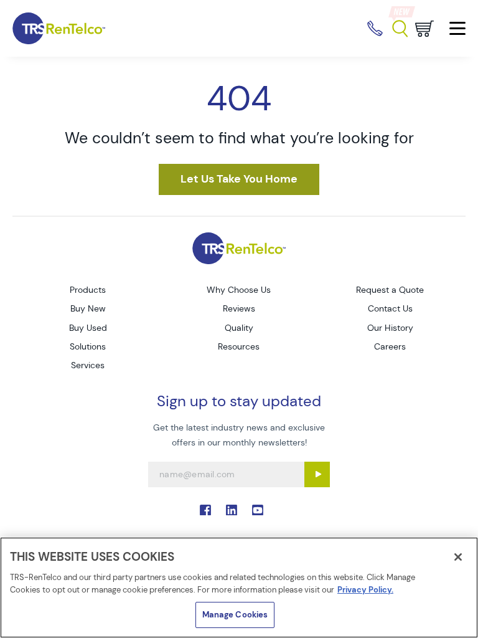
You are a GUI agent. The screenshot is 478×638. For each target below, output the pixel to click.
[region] (239, 587)
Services (88, 365)
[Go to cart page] (424, 29)
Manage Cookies (235, 614)
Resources (239, 346)
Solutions (88, 346)
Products (88, 289)
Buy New (88, 308)
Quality (239, 327)
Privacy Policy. (365, 589)
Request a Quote (390, 289)
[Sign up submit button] (317, 474)
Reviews (239, 308)
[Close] (458, 557)
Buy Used (88, 327)
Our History (390, 327)
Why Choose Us (239, 289)
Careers (390, 346)
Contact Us (390, 308)
